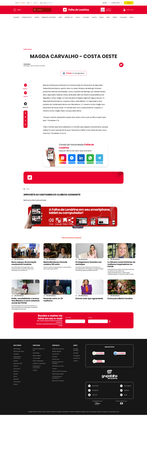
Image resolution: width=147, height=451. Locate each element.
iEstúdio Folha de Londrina (57, 362)
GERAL (108, 17)
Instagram (76, 355)
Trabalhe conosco (58, 366)
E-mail (90, 317)
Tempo (54, 368)
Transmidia (36, 358)
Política (16, 371)
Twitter (75, 361)
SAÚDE (60, 17)
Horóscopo (55, 359)
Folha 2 (16, 366)
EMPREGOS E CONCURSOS (49, 17)
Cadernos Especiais (39, 363)
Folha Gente (28, 49)
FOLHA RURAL (123, 17)
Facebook (76, 358)
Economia (17, 368)
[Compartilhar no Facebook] (25, 113)
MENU (19, 10)
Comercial (55, 354)
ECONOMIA (86, 17)
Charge (54, 356)
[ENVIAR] (110, 321)
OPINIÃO (114, 17)
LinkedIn (75, 353)
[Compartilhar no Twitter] (25, 121)
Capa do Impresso (58, 349)
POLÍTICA (94, 17)
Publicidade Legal (57, 374)
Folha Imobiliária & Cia (39, 349)
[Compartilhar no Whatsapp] (25, 125)
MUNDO (101, 17)
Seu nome (68, 317)
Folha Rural (17, 382)
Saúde (16, 361)
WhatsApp (17, 349)
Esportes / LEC (18, 363)
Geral (15, 376)
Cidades (16, 354)
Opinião (16, 379)
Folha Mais (36, 353)
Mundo (16, 374)
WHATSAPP (16, 17)
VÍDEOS (132, 17)
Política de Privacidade (59, 371)
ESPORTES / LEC (69, 17)
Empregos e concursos (17, 357)
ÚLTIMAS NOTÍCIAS (27, 17)
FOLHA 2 (78, 17)
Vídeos (16, 384)
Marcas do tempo (58, 381)
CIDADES (36, 17)
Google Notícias (76, 349)
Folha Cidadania (38, 361)
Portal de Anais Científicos (57, 377)
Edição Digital (56, 351)
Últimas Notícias (19, 351)
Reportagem (37, 355)
